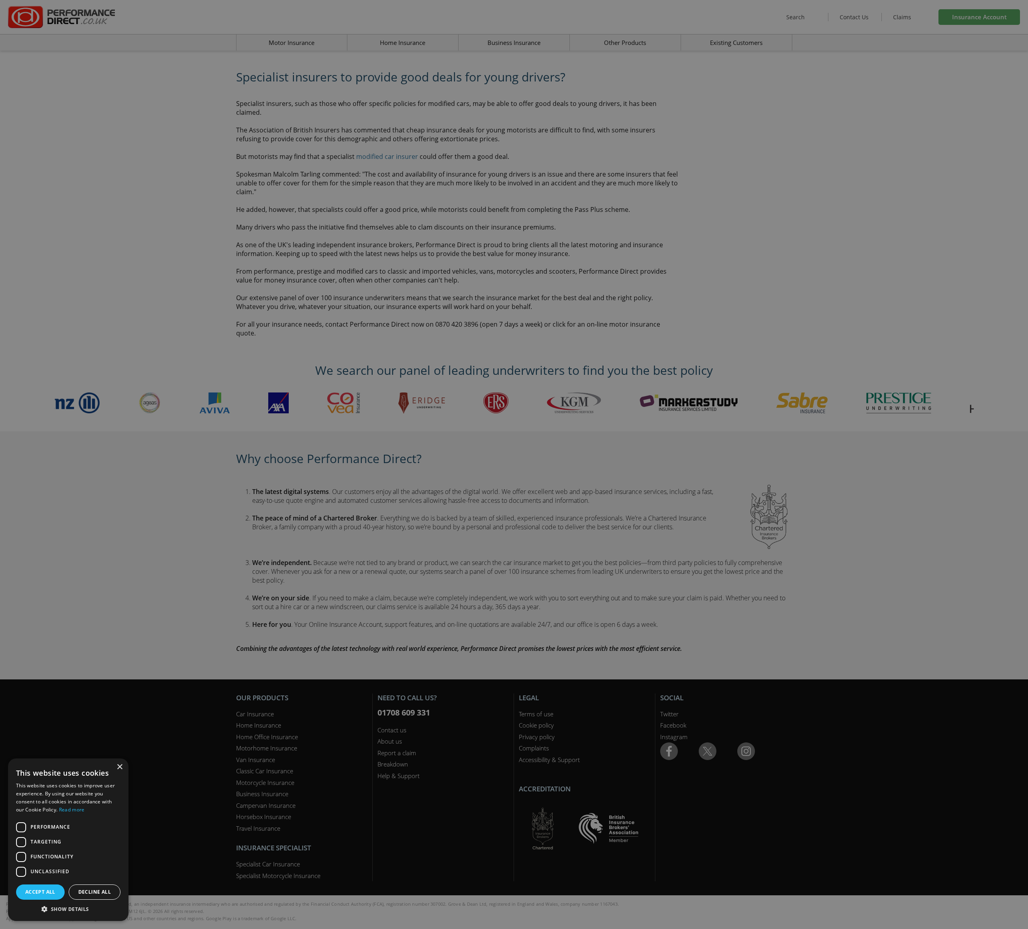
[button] (68, 909)
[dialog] (514, 464)
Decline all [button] (94, 891)
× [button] (119, 767)
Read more (72, 809)
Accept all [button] (40, 891)
